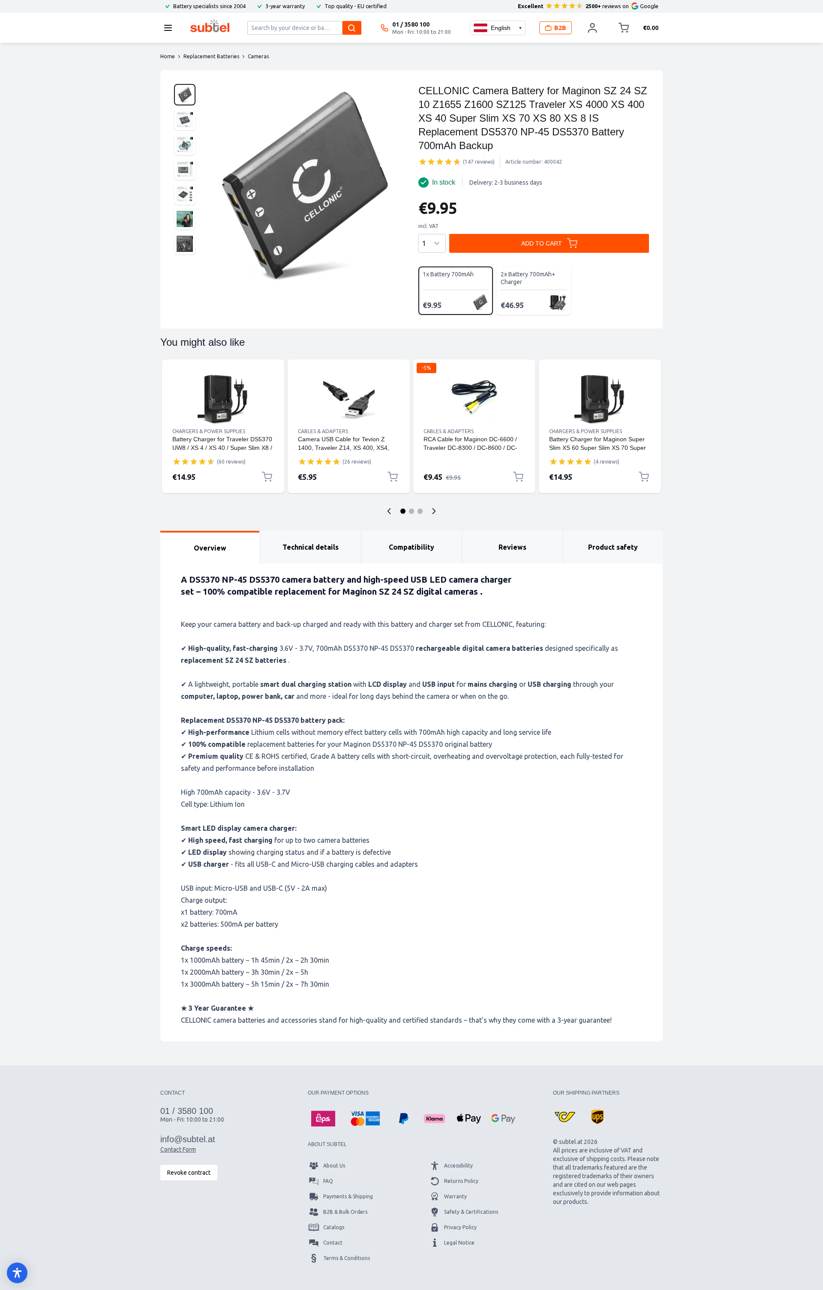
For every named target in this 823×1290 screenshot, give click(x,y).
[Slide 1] (403, 511)
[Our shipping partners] (565, 1117)
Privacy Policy (460, 1227)
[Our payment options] (323, 1119)
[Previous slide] (389, 511)
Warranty (455, 1196)
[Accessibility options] (17, 1273)
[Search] (351, 28)
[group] (439, 161)
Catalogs (333, 1227)
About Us (334, 1165)
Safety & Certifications (471, 1212)
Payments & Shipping (348, 1196)
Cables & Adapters (323, 431)
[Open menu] (170, 28)
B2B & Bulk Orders (345, 1212)
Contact (332, 1242)
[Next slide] (433, 511)
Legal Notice (459, 1242)
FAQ (328, 1181)
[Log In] (592, 28)
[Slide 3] (420, 511)
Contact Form (178, 1149)
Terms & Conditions (346, 1258)
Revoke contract (188, 1172)
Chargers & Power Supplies (208, 431)
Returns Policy (461, 1181)
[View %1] (184, 94)
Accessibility (458, 1165)
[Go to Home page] (209, 25)
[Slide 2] (411, 511)
